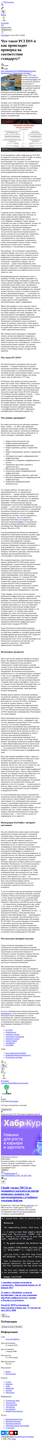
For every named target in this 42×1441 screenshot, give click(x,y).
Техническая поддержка (24, 1437)
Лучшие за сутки (8, 1327)
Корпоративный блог (14, 1419)
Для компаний (11, 1405)
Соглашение (10, 1409)
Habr (14, 1439)
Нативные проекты (13, 1423)
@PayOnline (13, 1101)
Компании (10, 1388)
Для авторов (10, 1403)
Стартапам (10, 1428)
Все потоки (9, 2)
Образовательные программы (17, 1426)
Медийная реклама (13, 1421)
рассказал (30, 1205)
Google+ (25, 1083)
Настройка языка (8, 1437)
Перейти (5, 1170)
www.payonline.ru (12, 1339)
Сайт (3, 1083)
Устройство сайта (12, 1401)
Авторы (9, 1390)
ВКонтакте (18, 1083)
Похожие (19, 1327)
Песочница (10, 1392)
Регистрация (11, 1374)
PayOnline (5, 35)
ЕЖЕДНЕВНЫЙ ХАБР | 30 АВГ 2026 (16, 1175)
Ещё (8, 1316)
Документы (10, 1407)
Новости (9, 1384)
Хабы (8, 1386)
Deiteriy (21, 522)
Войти (8, 1372)
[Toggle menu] (2, 2)
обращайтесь (6, 1013)
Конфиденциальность (14, 1411)
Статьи (8, 1382)
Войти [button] (3, 15)
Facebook (8, 1083)
